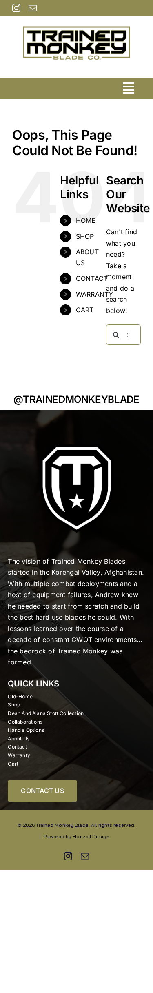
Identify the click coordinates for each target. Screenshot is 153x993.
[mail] (33, 8)
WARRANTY (94, 294)
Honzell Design (91, 836)
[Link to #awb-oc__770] (128, 88)
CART (85, 310)
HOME (86, 220)
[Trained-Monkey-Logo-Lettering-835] (76, 20)
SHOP (85, 236)
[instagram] (16, 8)
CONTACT (92, 278)
